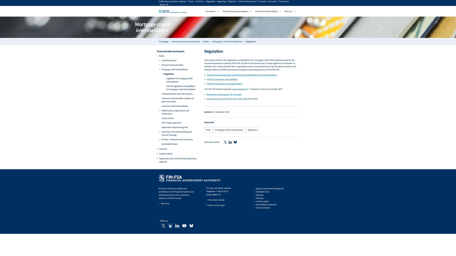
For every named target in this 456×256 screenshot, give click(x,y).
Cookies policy (262, 201)
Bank (208, 129)
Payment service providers (172, 65)
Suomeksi (272, 1)
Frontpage (164, 41)
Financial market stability (266, 11)
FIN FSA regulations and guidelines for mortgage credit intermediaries (181, 88)
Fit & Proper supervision (171, 122)
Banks (206, 41)
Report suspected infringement (270, 188)
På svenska (283, 1)
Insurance (163, 148)
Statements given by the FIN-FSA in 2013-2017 (227, 98)
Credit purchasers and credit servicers (177, 93)
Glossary (260, 195)
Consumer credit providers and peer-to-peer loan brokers (178, 100)
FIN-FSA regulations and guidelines (222, 79)
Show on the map (216, 205)
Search (163, 4)
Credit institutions (169, 60)
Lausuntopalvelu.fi (240, 89)
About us (288, 11)
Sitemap (259, 198)
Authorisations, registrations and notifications (175, 112)
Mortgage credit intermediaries (227, 41)
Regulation (169, 74)
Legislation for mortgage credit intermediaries (179, 80)
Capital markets (165, 153)
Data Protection (263, 207)
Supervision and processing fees (175, 127)
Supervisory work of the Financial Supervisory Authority (178, 160)
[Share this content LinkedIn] (230, 142)
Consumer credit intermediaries (175, 106)
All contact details (216, 200)
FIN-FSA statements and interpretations (224, 83)
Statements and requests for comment (224, 94)
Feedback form (262, 191)
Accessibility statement (266, 204)
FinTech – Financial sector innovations (177, 139)
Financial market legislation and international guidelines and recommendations (242, 75)
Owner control (167, 118)
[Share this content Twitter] (225, 142)
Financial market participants (235, 11)
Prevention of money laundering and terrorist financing (177, 133)
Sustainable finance (170, 144)
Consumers (211, 11)
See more (165, 203)
